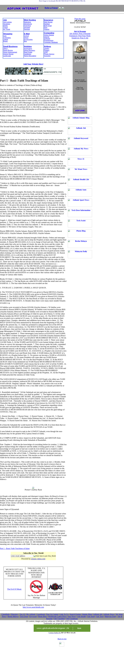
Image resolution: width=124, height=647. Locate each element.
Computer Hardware (51, 42)
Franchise (27, 26)
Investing (47, 56)
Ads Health (81, 616)
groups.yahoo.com (38, 559)
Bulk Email (48, 26)
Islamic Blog (87, 614)
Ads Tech (99, 616)
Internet (46, 37)
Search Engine (75, 614)
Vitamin (46, 29)
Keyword (33, 616)
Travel (5, 27)
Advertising (28, 24)
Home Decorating (30, 56)
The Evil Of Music (14, 589)
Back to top (62, 639)
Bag (25, 41)
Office (5, 48)
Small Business (10, 46)
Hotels (5, 26)
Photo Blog (42, 616)
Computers (7, 38)
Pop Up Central (52, 614)
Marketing (27, 22)
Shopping (7, 34)
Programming (48, 40)
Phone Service (49, 54)
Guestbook (41, 614)
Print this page (79, 19)
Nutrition (47, 24)
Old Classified (59, 619)
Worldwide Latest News (57, 616)
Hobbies (28, 46)
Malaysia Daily (110, 616)
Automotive (28, 48)
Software (47, 39)
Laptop (5, 39)
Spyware (27, 27)
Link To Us (64, 614)
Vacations (6, 24)
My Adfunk (30, 614)
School (26, 36)
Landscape (7, 56)
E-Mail (27, 34)
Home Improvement (10, 52)
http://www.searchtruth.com (33, 607)
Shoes (26, 38)
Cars (5, 36)
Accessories (28, 39)
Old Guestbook (72, 619)
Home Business (29, 50)
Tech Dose (24, 616)
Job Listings (7, 22)
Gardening (27, 54)
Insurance (48, 20)
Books (5, 41)
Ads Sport (91, 616)
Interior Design (8, 54)
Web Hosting (30, 20)
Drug (45, 27)
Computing (49, 33)
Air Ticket (6, 29)
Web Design (48, 22)
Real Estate (28, 52)
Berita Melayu (13, 616)
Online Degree (49, 35)
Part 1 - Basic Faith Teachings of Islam (15, 548)
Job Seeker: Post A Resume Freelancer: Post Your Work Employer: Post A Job (79, 34)
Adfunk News (108, 614)
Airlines (47, 46)
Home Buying (8, 50)
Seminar (27, 29)
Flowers (46, 50)
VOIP (46, 52)
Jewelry (46, 48)
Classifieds (5, 614)
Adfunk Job (97, 614)
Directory (14, 614)
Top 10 (22, 614)
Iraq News (72, 616)
